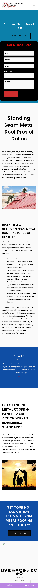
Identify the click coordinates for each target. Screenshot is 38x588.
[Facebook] (2, 570)
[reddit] (17, 573)
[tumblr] (31, 570)
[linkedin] (13, 570)
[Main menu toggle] (33, 5)
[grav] (35, 570)
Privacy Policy (19, 580)
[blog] (24, 570)
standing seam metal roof (17, 242)
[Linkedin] (21, 573)
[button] (19, 36)
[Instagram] (9, 570)
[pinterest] (28, 570)
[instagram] (20, 570)
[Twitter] (5, 570)
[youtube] (17, 570)
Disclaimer (19, 577)
